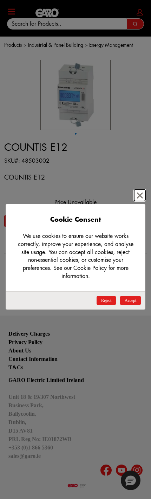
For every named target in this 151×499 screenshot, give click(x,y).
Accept (130, 300)
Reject (106, 300)
